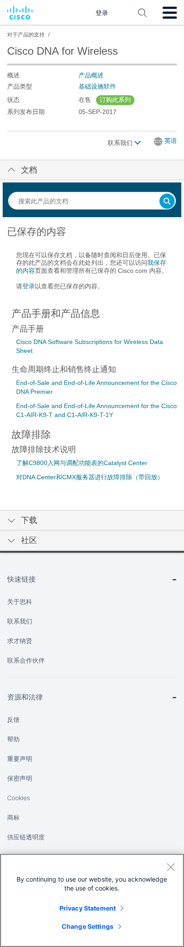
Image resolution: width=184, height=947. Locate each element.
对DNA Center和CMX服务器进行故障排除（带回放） (89, 477)
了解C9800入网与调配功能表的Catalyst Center (81, 462)
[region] (92, 900)
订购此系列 (115, 99)
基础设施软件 (97, 86)
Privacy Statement (87, 908)
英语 (170, 140)
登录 (28, 286)
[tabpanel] (92, 262)
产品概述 (91, 75)
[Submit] (167, 202)
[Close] (170, 866)
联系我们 (121, 142)
